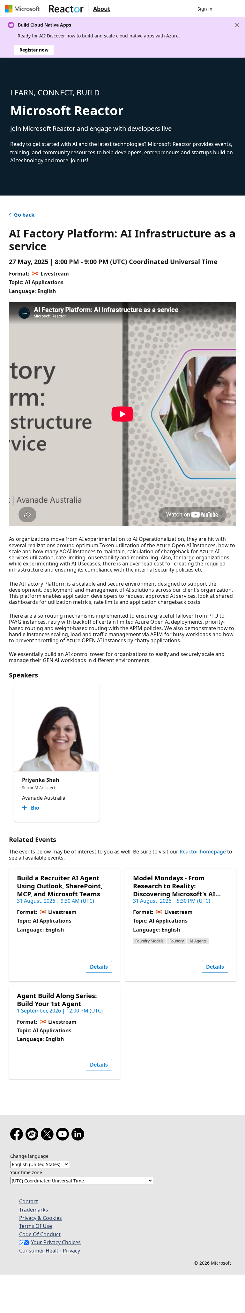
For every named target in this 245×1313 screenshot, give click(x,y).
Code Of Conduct (40, 1234)
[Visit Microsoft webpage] (23, 8)
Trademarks (33, 1209)
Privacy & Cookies (40, 1217)
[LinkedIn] (79, 1135)
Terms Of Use (35, 1225)
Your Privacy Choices (56, 1242)
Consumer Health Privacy (49, 1250)
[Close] (237, 25)
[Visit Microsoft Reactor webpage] (66, 8)
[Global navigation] (223, 8)
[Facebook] (18, 1135)
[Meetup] (33, 1135)
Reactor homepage (203, 851)
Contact (28, 1201)
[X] (48, 1135)
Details (99, 966)
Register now (33, 50)
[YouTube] (63, 1135)
